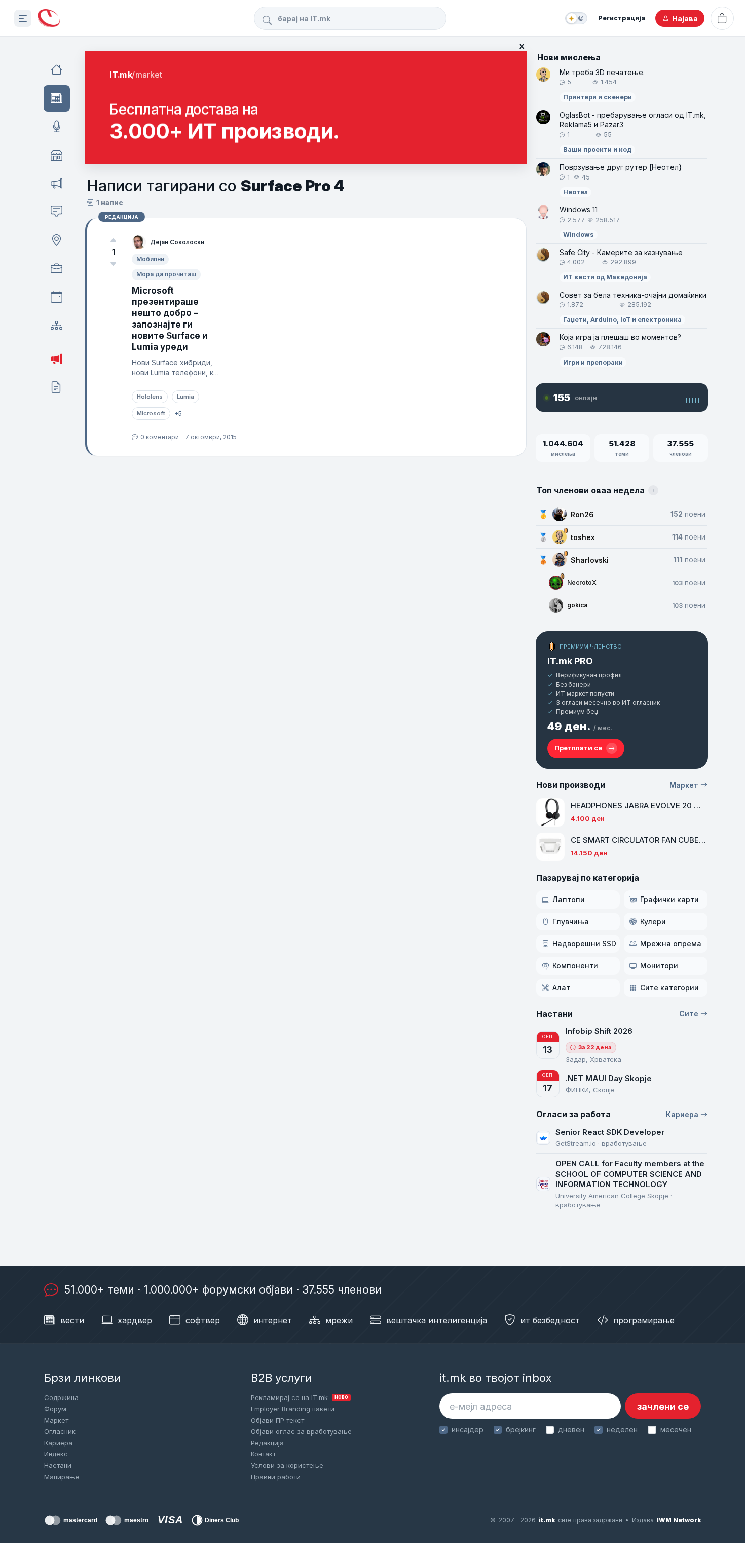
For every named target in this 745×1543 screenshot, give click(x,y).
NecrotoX (582, 582)
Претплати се (578, 748)
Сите (688, 1013)
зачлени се (663, 1406)
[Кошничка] (722, 18)
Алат (561, 987)
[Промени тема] (576, 18)
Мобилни (150, 259)
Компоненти (575, 965)
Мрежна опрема (670, 943)
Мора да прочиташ (166, 274)
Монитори (659, 965)
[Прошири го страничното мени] (22, 18)
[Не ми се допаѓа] (113, 264)
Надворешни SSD (584, 943)
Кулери (653, 921)
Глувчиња (570, 921)
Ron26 (582, 514)
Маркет (683, 785)
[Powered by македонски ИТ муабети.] (49, 18)
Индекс (56, 1454)
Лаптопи (568, 899)
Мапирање (62, 1477)
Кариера (682, 1114)
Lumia (185, 396)
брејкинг (521, 1429)
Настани (57, 1465)
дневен (571, 1429)
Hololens (150, 396)
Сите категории (669, 987)
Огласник (60, 1431)
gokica (577, 605)
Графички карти (669, 899)
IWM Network (679, 1520)
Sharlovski (590, 560)
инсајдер (467, 1429)
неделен (622, 1429)
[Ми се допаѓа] (113, 240)
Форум (55, 1409)
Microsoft (151, 413)
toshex (583, 537)
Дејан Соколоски (177, 242)
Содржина (61, 1397)
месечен (675, 1429)
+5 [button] (178, 413)
